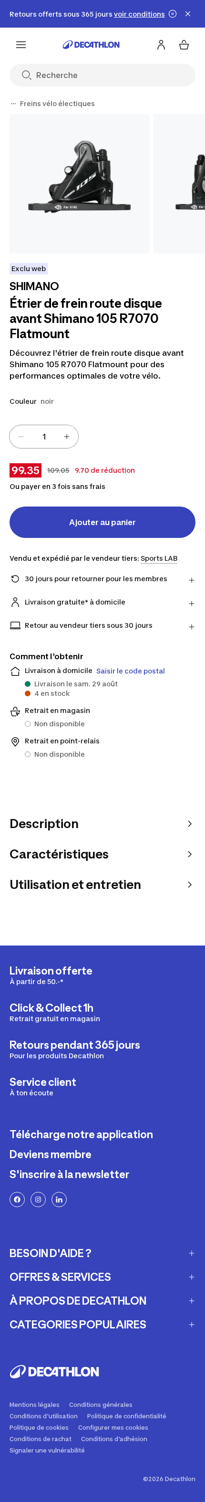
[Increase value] (66, 436)
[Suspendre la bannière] (172, 13)
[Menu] (21, 44)
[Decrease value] (21, 436)
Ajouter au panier (102, 522)
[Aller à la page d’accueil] (91, 44)
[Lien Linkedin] (59, 1199)
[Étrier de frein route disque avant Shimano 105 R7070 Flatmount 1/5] (79, 184)
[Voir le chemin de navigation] (13, 103)
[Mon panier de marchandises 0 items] (184, 44)
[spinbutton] (43, 436)
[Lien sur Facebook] (17, 1199)
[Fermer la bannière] (187, 13)
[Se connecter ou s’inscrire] (161, 44)
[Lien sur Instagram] (38, 1199)
